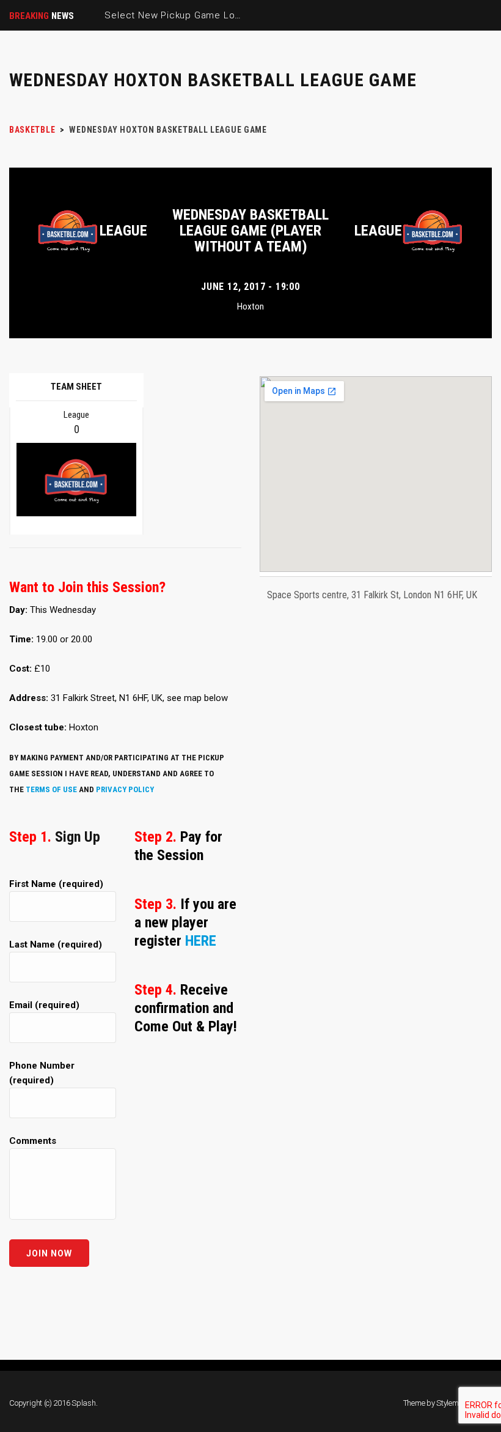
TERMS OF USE (51, 789)
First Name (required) (56, 883)
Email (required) (44, 1005)
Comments (32, 1140)
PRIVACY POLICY (125, 789)
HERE (200, 940)
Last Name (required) (55, 944)
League (123, 230)
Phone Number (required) (42, 1073)
